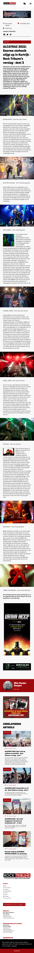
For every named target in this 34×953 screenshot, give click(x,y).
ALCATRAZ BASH (7, 891)
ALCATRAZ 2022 (25, 23)
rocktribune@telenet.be (8, 918)
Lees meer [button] (14, 946)
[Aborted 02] (8, 240)
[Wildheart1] (17, 512)
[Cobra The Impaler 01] (17, 575)
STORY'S (5, 884)
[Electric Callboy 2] (17, 168)
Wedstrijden (6, 896)
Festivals (5, 894)
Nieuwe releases (7, 887)
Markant (5, 886)
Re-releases (6, 889)
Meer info (16, 689)
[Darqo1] (8, 452)
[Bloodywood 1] (17, 105)
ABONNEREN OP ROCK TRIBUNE (13, 904)
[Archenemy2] (17, 216)
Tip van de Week (7, 898)
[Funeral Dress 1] (17, 297)
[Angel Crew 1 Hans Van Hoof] (17, 364)
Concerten (5, 892)
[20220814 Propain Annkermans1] (17, 429)
